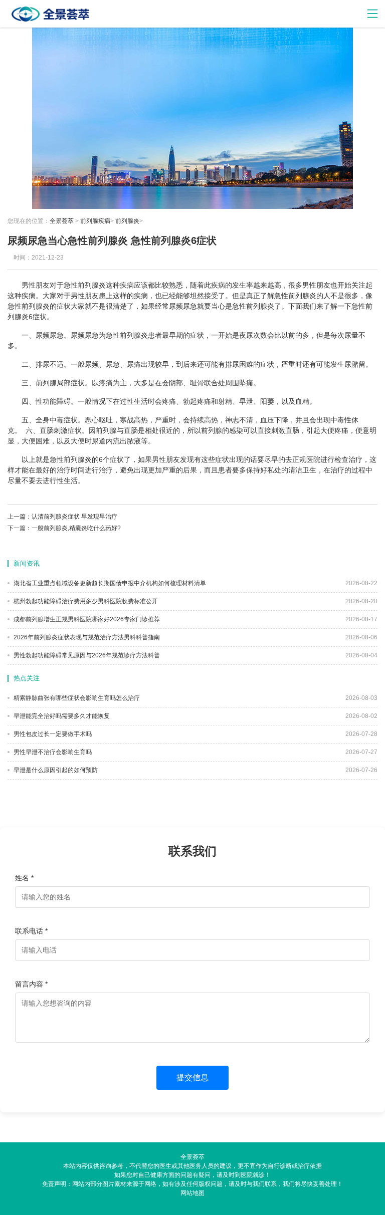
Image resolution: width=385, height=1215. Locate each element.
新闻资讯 (27, 563)
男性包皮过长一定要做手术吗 (52, 734)
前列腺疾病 (95, 220)
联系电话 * (31, 931)
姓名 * (24, 878)
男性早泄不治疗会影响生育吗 (52, 752)
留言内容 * (31, 984)
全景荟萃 (62, 220)
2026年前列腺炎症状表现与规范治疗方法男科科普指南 (86, 637)
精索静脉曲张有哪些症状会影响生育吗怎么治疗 (76, 697)
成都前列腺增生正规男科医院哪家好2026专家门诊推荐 (86, 619)
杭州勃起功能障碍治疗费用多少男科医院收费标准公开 (85, 601)
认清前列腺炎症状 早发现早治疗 (74, 516)
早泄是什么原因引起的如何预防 (55, 770)
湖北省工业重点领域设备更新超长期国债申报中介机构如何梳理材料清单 (109, 583)
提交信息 (192, 1077)
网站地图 (192, 1192)
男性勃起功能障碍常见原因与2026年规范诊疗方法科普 (86, 655)
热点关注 (27, 678)
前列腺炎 (127, 220)
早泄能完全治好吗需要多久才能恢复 (61, 715)
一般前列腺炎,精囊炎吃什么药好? (76, 528)
